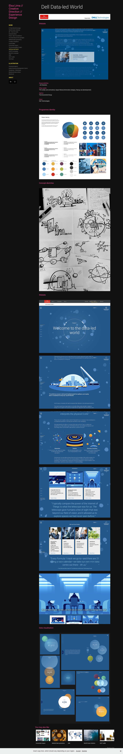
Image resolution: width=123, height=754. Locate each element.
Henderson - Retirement (15, 70)
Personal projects (13, 66)
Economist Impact (13, 45)
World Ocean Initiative (14, 30)
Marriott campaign (13, 53)
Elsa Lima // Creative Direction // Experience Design (16, 11)
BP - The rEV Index (13, 32)
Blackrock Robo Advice (15, 72)
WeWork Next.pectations (15, 39)
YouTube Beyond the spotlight (16, 37)
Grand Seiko (12, 43)
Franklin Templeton (14, 41)
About (11, 77)
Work (11, 25)
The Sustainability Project (15, 47)
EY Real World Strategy (15, 28)
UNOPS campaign (13, 51)
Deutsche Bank (13, 34)
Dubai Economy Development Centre (18, 68)
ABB (10, 55)
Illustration (13, 63)
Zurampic (11, 59)
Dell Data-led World (13, 49)
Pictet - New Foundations (15, 36)
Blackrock (11, 74)
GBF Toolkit (12, 57)
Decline (84, 751)
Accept (78, 751)
